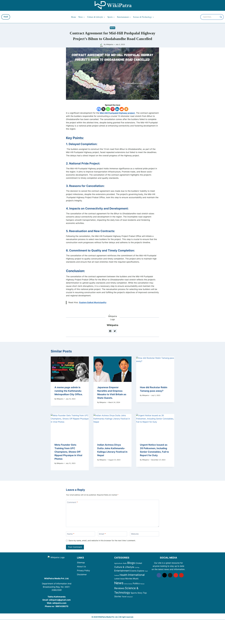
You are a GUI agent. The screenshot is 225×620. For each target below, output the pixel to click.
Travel (124, 597)
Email (102, 534)
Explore (140, 571)
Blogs (131, 563)
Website (135, 534)
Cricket (138, 563)
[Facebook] (99, 109)
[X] (103, 109)
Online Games (128, 584)
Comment (72, 502)
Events (133, 571)
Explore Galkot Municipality (92, 302)
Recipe (142, 584)
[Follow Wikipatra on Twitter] (115, 331)
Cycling (137, 567)
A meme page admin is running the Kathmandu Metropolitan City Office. (68, 391)
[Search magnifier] (221, 17)
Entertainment (122, 570)
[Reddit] (122, 109)
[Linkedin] (117, 109)
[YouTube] (176, 575)
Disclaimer (82, 574)
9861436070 (62, 606)
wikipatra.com (59, 603)
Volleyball (130, 597)
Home (73, 17)
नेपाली (6, 17)
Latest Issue (119, 579)
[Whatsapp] (108, 109)
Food (146, 571)
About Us (81, 566)
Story (139, 593)
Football (116, 575)
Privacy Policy (83, 570)
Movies (128, 578)
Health (124, 574)
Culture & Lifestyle (124, 567)
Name (70, 534)
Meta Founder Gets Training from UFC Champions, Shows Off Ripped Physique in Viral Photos (68, 451)
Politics (136, 583)
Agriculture (118, 563)
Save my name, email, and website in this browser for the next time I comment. (102, 540)
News (112, 28)
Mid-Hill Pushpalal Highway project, (117, 113)
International (136, 574)
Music (136, 578)
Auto (125, 563)
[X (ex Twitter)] (170, 575)
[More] (126, 109)
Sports (134, 593)
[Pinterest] (113, 109)
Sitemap (81, 562)
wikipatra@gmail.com (60, 600)
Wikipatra (109, 44)
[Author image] (101, 44)
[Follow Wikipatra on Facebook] (110, 331)
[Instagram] (164, 575)
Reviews (119, 588)
